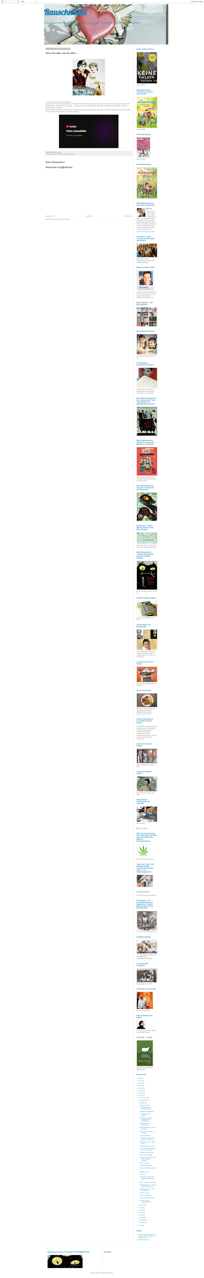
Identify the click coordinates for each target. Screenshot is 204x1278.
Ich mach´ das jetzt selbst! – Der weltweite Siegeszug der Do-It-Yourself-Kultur (147, 1236)
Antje (150, 208)
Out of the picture (144, 1193)
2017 (140, 1080)
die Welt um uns (54, 154)
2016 (140, 1083)
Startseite (89, 216)
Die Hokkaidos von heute (147, 1146)
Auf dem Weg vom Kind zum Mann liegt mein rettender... (148, 1159)
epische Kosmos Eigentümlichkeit (145, 1201)
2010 (140, 1225)
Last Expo (142, 1174)
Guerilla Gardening (143, 1240)
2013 (140, 1090)
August (142, 1205)
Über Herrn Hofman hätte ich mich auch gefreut (148, 1149)
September (143, 1105)
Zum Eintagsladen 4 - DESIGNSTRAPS (146, 1108)
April (141, 1215)
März (141, 1217)
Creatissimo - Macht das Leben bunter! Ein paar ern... (147, 1178)
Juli (141, 1207)
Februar (142, 1220)
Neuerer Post (50, 216)
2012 (140, 1093)
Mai (141, 1212)
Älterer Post (128, 216)
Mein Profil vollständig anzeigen (146, 231)
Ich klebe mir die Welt (146, 1155)
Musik (72, 154)
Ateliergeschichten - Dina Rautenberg (147, 1189)
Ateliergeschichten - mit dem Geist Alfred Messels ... (148, 1185)
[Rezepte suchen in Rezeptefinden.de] (142, 828)
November (143, 1100)
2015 (140, 1085)
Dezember (143, 1098)
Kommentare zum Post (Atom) (61, 219)
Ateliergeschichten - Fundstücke (145, 1124)
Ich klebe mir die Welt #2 (147, 1152)
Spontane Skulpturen (146, 1165)
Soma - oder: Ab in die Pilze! (148, 1182)
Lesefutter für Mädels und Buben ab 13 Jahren (147, 1138)
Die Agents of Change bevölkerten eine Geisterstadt (146, 1119)
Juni (141, 1210)
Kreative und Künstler (64, 154)
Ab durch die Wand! (145, 1195)
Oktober (142, 1103)
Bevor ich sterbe (144, 1163)
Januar (142, 1222)
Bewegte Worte (144, 1172)
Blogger (110, 1273)
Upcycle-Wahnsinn (145, 1135)
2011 (140, 1095)
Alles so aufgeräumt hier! (147, 1198)
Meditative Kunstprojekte (147, 1111)
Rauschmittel (65, 12)
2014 (140, 1088)
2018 (140, 1078)
